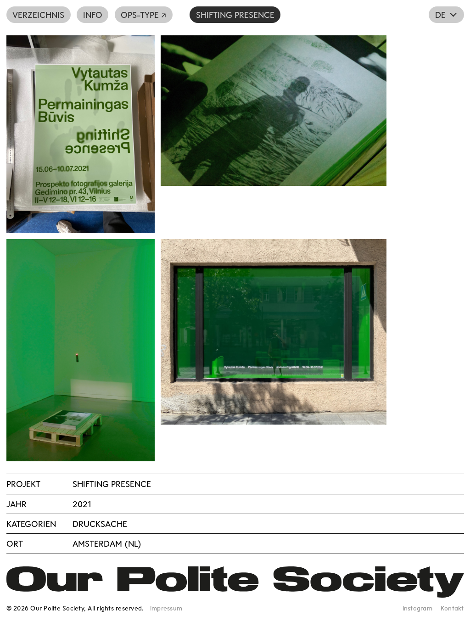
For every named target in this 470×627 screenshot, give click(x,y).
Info (92, 15)
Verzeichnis (38, 15)
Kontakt (452, 608)
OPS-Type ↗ (143, 15)
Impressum (166, 608)
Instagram (417, 608)
